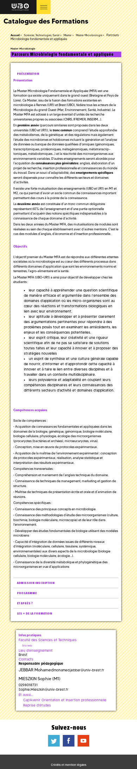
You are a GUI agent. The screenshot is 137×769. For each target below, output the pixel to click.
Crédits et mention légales (68, 765)
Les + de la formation (34, 614)
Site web (27, 645)
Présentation (28, 74)
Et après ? (25, 603)
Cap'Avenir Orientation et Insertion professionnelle (64, 700)
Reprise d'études (37, 705)
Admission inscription (35, 583)
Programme (27, 593)
